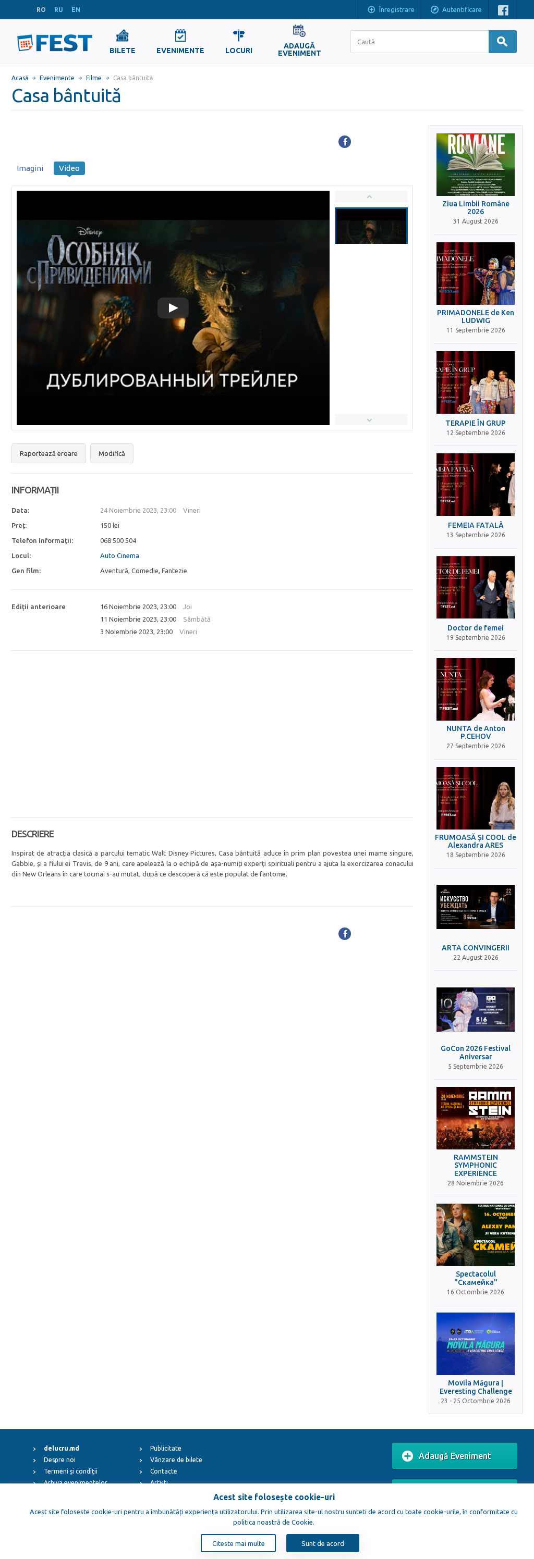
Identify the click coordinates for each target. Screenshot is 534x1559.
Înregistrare (397, 9)
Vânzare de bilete (176, 1459)
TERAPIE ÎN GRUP (475, 423)
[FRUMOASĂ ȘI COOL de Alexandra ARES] (475, 798)
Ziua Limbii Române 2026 (475, 208)
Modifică (112, 453)
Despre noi (60, 1459)
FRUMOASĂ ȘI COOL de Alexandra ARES (475, 841)
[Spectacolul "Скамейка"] (475, 1235)
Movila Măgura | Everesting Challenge (476, 1387)
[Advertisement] (212, 734)
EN (75, 9)
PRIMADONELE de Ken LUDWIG (475, 317)
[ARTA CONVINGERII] (475, 907)
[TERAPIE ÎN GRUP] (475, 382)
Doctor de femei (475, 628)
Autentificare (462, 9)
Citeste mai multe (238, 1543)
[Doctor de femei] (475, 587)
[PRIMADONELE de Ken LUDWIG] (475, 273)
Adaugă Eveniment (455, 1456)
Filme (94, 78)
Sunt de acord (322, 1543)
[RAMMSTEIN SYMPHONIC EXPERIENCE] (475, 1118)
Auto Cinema (119, 555)
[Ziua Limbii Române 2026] (475, 164)
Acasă (19, 78)
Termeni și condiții (71, 1471)
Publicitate (165, 1448)
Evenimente (57, 78)
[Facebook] (344, 141)
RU (58, 9)
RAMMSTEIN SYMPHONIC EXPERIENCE (476, 1166)
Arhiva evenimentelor (75, 1482)
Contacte (163, 1471)
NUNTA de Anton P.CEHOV (475, 732)
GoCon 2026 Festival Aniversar (476, 1052)
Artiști (159, 1482)
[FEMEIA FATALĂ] (475, 484)
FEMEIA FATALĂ (476, 525)
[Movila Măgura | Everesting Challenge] (475, 1344)
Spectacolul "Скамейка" (475, 1278)
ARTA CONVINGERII (475, 948)
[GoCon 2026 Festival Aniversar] (475, 1009)
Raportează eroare (49, 453)
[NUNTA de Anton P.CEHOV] (475, 689)
